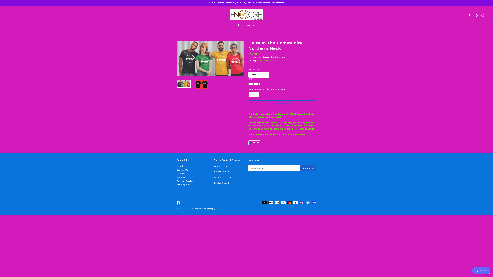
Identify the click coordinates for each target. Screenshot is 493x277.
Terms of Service (185, 181)
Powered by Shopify (207, 209)
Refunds (181, 177)
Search (180, 166)
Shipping (252, 61)
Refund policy (183, 185)
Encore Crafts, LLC (190, 209)
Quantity (253, 89)
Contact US (182, 170)
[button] (282, 57)
